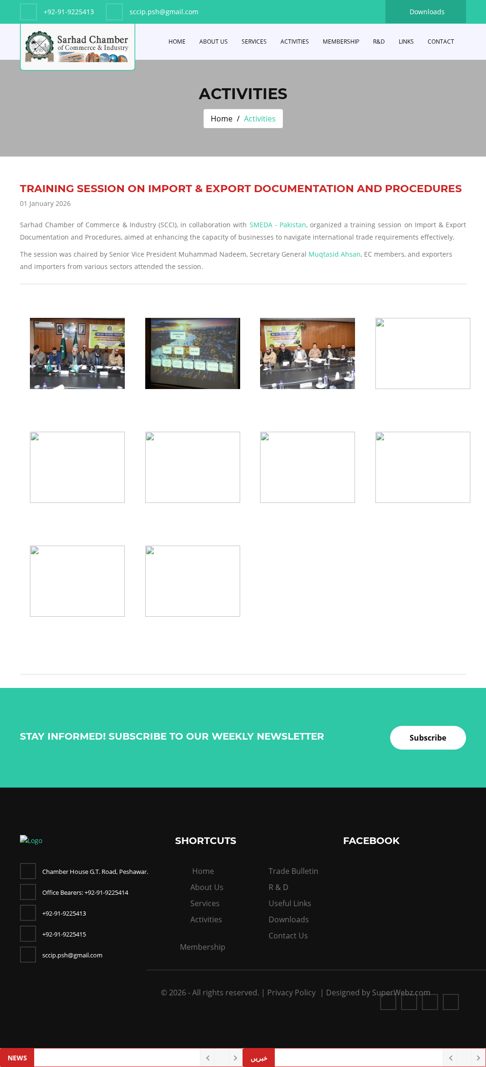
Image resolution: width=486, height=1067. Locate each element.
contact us (288, 935)
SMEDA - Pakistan (278, 224)
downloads (289, 919)
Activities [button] (294, 41)
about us (207, 887)
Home (177, 41)
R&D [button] (379, 41)
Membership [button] (341, 41)
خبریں (259, 1057)
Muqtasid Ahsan (334, 254)
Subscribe (428, 738)
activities (206, 919)
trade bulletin (293, 871)
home (203, 871)
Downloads (427, 11)
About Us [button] (213, 41)
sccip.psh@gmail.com (72, 955)
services (205, 903)
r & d (279, 887)
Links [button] (406, 41)
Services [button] (254, 41)
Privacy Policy (291, 992)
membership (202, 947)
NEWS (17, 1057)
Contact (441, 41)
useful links (290, 903)
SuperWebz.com (401, 992)
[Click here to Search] (463, 39)
